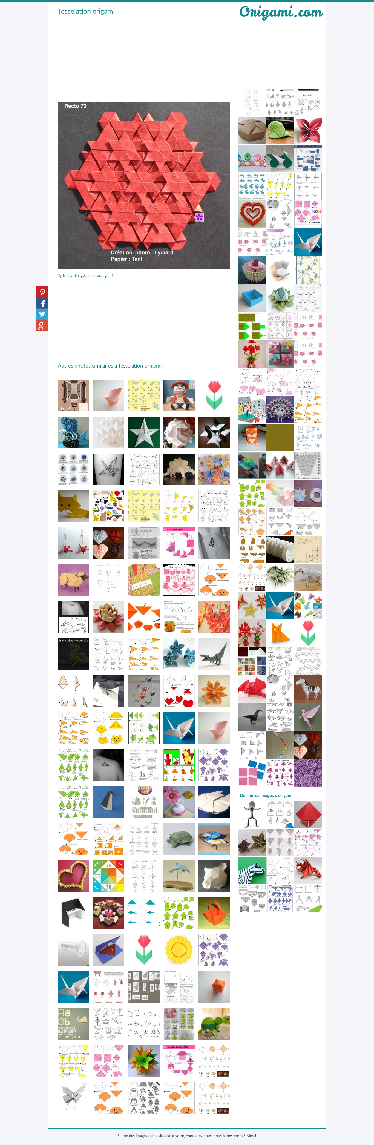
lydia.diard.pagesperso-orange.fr (85, 276)
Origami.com (280, 12)
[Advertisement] (144, 57)
